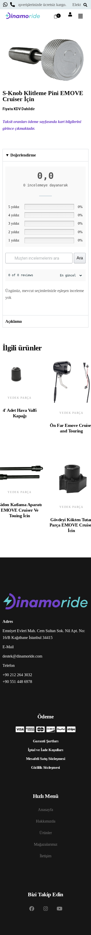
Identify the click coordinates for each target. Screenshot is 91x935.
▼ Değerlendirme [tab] (20, 155)
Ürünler (45, 833)
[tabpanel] (45, 238)
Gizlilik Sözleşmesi (45, 767)
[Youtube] (59, 908)
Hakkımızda (45, 821)
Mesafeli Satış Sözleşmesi (45, 759)
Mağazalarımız (45, 844)
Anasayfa (45, 809)
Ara (80, 258)
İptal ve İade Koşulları (45, 750)
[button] (80, 17)
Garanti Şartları (45, 741)
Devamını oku (14, 421)
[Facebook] (31, 908)
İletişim (45, 856)
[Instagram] (45, 908)
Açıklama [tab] (13, 321)
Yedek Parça (19, 397)
